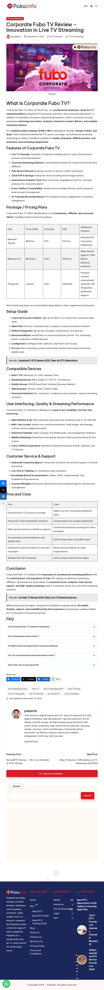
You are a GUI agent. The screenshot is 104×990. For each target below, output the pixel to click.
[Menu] (85, 6)
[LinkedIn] (3, 496)
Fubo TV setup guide (16, 694)
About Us (35, 932)
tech (56, 917)
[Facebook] (3, 483)
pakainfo (30, 711)
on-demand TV (54, 694)
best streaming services (17, 689)
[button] (31, 741)
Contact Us (36, 937)
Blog (32, 928)
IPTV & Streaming (15, 19)
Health (57, 900)
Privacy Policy (37, 946)
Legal (56, 913)
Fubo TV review (74, 689)
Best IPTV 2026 (40, 915)
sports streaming (71, 694)
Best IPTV (37, 911)
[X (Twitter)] (3, 490)
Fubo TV (35, 689)
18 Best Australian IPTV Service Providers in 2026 (93, 960)
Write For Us (36, 941)
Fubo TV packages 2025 (53, 689)
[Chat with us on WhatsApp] (6, 983)
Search (16, 786)
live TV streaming (36, 694)
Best (32, 906)
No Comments (56, 36)
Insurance (59, 904)
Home (33, 900)
